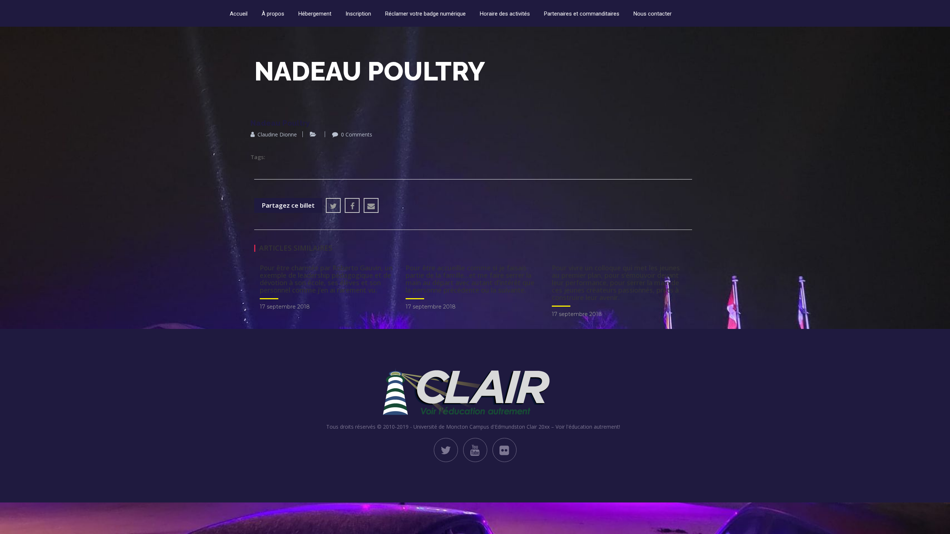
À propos (273, 13)
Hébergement (314, 13)
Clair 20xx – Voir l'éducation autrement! (573, 426)
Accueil (239, 13)
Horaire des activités (505, 13)
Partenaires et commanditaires (581, 13)
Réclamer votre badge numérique (425, 13)
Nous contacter (652, 13)
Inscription (358, 13)
